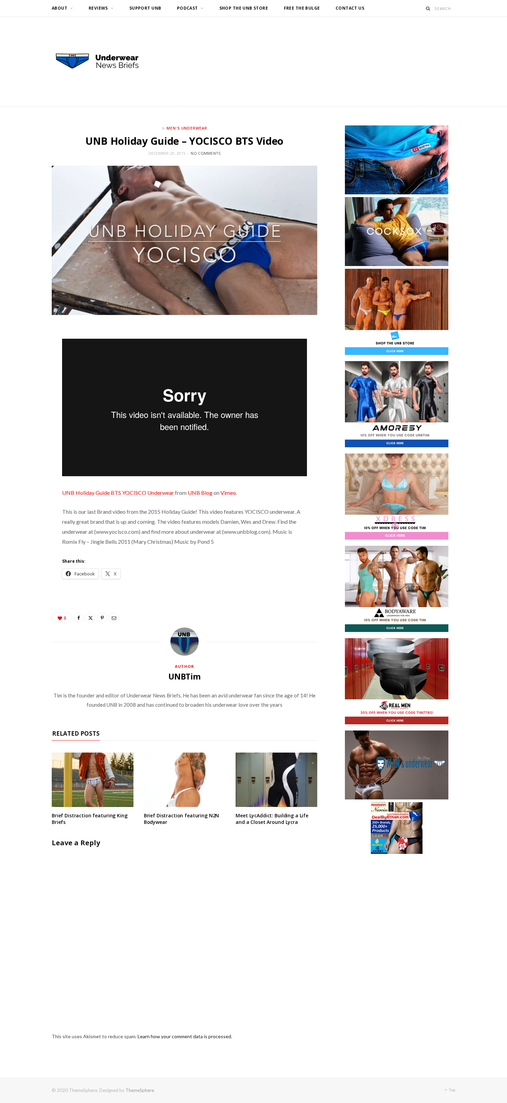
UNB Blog (200, 492)
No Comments (205, 153)
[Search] (428, 8)
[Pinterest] (102, 618)
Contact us (350, 8)
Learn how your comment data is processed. (185, 1036)
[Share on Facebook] (78, 618)
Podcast (187, 8)
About (59, 8)
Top (451, 1089)
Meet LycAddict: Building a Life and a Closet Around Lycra (272, 818)
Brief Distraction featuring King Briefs (90, 818)
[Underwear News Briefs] (103, 61)
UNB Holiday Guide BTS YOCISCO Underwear (118, 492)
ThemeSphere (140, 1090)
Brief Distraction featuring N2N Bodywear (181, 818)
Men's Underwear (187, 128)
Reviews (98, 8)
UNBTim (184, 676)
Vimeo (228, 492)
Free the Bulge (302, 8)
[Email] (114, 618)
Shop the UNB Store (243, 8)
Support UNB (145, 8)
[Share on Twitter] (90, 618)
